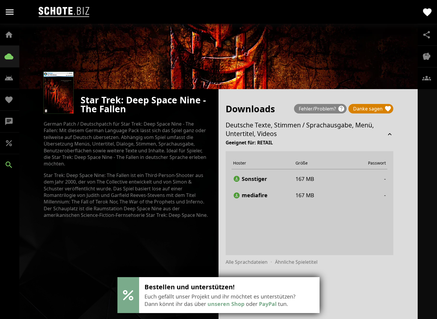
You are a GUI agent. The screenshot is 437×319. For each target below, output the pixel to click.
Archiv (11, 56)
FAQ (11, 78)
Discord (11, 121)
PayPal (267, 303)
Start (11, 34)
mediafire (250, 195)
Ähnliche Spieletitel (296, 262)
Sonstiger (250, 179)
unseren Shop (226, 303)
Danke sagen (372, 108)
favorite (427, 12)
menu (9, 12)
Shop (11, 143)
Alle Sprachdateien (247, 262)
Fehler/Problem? (322, 108)
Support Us (11, 99)
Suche (11, 164)
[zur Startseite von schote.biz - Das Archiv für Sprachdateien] (64, 12)
